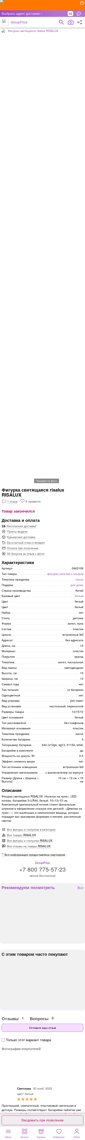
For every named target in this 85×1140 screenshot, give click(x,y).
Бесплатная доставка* (22, 526)
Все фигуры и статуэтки (29, 840)
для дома (77, 585)
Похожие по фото (46, 481)
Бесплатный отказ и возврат (26, 542)
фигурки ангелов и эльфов (65, 574)
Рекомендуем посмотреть (28, 887)
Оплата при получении (22, 548)
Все (80, 888)
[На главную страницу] (5, 22)
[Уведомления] (79, 13)
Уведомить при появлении (42, 1120)
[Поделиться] (80, 22)
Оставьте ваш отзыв (42, 1028)
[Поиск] (61, 22)
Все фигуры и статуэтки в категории (31, 829)
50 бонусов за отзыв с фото (25, 553)
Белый (79, 596)
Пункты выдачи (17, 531)
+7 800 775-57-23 (42, 869)
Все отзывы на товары (29, 846)
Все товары (21, 835)
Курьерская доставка (21, 537)
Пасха (79, 579)
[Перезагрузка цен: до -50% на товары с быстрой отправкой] (42, 5)
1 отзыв (12, 501)
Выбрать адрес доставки (21, 13)
